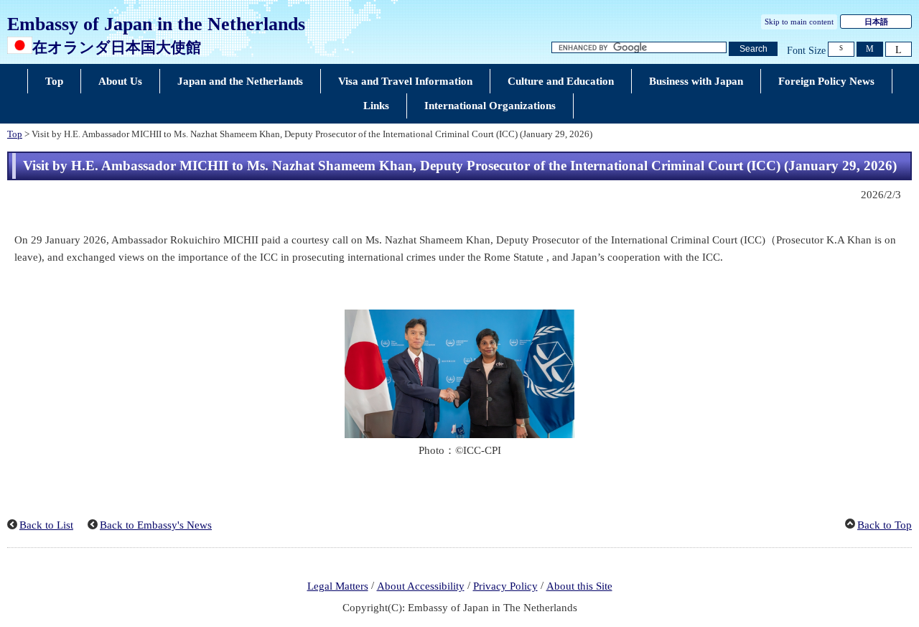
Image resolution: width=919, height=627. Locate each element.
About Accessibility (421, 586)
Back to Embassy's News (156, 525)
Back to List (46, 525)
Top (14, 134)
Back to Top (884, 525)
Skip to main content (799, 21)
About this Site (579, 586)
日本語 (876, 21)
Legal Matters (337, 586)
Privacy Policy (505, 586)
